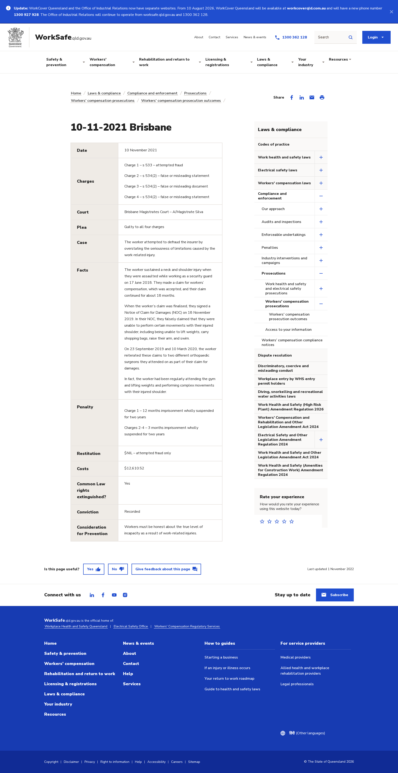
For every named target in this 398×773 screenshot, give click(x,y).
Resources (338, 59)
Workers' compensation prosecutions (103, 100)
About (129, 653)
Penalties (270, 247)
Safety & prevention (56, 62)
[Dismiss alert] (391, 11)
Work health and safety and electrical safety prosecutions (285, 288)
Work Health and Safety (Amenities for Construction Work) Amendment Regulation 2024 (290, 470)
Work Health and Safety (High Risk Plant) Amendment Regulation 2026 (291, 407)
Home (76, 93)
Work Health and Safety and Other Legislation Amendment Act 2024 (289, 455)
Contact (131, 663)
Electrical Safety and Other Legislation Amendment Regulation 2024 (282, 440)
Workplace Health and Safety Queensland (76, 626)
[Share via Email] (311, 97)
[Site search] (350, 37)
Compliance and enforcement (152, 93)
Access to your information (288, 329)
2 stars (271, 521)
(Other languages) (307, 733)
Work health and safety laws (284, 157)
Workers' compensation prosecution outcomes (181, 100)
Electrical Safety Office (131, 626)
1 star (263, 521)
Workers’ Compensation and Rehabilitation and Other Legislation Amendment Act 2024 (288, 422)
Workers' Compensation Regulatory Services (187, 626)
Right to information (114, 762)
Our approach (273, 208)
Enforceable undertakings (284, 234)
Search (323, 37)
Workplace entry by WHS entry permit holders (286, 381)
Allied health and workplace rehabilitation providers (305, 670)
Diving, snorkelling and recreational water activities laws (290, 394)
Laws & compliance (267, 62)
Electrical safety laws (277, 170)
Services (132, 684)
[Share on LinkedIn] (301, 97)
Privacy (90, 762)
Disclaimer (71, 762)
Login (373, 37)
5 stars (293, 521)
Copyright (51, 762)
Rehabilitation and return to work (164, 62)
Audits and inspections (281, 221)
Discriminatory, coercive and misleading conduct (283, 368)
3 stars (278, 521)
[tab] (92, 595)
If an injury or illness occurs (227, 668)
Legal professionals (297, 684)
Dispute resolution (275, 355)
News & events (138, 643)
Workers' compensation (102, 62)
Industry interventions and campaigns (284, 260)
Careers (177, 762)
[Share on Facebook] (291, 97)
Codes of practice (274, 144)
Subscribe (339, 594)
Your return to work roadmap (229, 678)
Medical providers (296, 657)
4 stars (285, 521)
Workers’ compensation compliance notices (292, 342)
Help (128, 673)
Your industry (305, 62)
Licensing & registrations (217, 62)
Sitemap (194, 762)
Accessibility (156, 762)
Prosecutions (195, 93)
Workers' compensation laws (284, 183)
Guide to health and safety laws (232, 689)
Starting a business (221, 657)
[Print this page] (322, 97)
